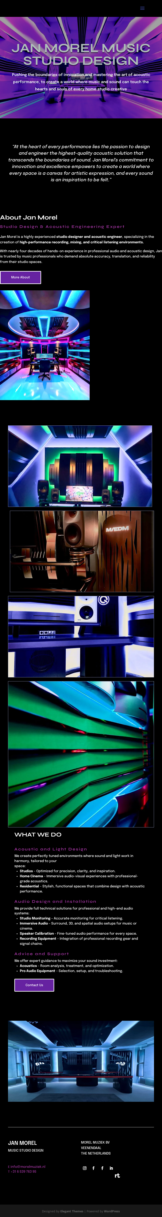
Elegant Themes (71, 1211)
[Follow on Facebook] (93, 1168)
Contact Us (34, 985)
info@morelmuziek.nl (28, 1167)
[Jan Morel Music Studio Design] (81, 1101)
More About (20, 277)
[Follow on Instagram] (84, 1168)
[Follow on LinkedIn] (111, 1168)
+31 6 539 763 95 (23, 1172)
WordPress (112, 1211)
